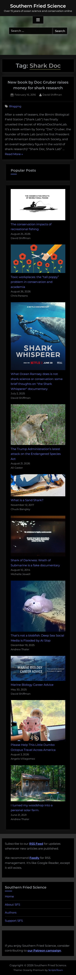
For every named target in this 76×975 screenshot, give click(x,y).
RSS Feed (36, 843)
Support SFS (14, 920)
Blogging (15, 106)
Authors (10, 912)
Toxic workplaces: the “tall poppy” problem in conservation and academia (35, 282)
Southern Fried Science (38, 6)
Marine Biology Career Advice (32, 685)
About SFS (12, 904)
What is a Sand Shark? (27, 500)
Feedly (34, 858)
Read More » (14, 154)
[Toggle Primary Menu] (38, 20)
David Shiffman (52, 94)
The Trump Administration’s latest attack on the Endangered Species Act (36, 454)
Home (9, 896)
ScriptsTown (55, 970)
